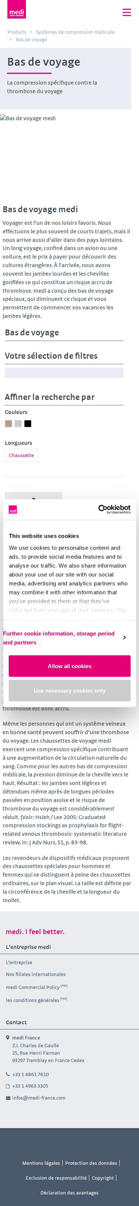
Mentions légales (41, 1163)
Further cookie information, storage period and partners (59, 637)
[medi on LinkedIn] (86, 1142)
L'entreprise (19, 962)
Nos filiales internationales (36, 974)
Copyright (103, 1178)
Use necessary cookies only (70, 690)
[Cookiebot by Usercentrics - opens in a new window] (98, 510)
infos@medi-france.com (39, 1098)
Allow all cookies (70, 666)
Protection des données (91, 1163)
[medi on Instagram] (69, 1142)
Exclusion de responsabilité (56, 1178)
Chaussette (21, 455)
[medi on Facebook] (53, 1142)
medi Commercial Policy (33, 987)
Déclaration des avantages (69, 1193)
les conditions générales (32, 1000)
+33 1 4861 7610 (30, 1074)
